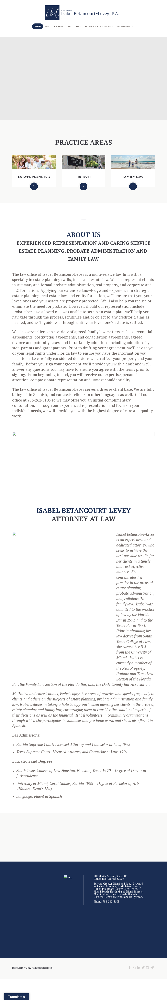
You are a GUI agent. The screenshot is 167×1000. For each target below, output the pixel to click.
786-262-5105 (111, 901)
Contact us (91, 26)
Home (37, 26)
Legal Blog (107, 26)
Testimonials (125, 26)
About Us (73, 26)
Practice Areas (53, 26)
